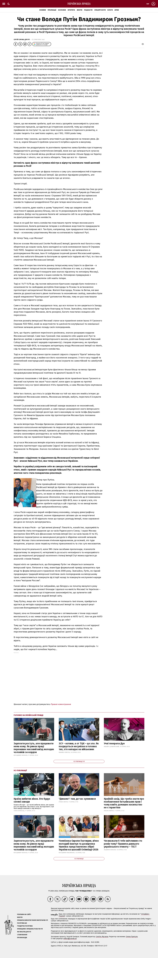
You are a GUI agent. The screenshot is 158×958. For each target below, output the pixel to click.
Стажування (22, 935)
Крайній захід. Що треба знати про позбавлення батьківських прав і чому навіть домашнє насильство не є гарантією (124, 803)
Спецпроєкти (100, 10)
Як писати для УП (24, 932)
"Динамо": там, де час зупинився (77, 798)
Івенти (79, 10)
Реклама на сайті (24, 914)
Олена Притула (132, 937)
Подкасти (88, 10)
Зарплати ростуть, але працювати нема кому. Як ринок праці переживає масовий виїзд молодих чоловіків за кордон (34, 748)
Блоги (110, 10)
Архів (117, 10)
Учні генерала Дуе (114, 743)
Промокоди (22, 937)
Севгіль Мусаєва (102, 937)
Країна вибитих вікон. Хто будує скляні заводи (32, 800)
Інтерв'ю (71, 10)
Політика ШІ (22, 923)
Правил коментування (61, 704)
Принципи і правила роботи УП (30, 929)
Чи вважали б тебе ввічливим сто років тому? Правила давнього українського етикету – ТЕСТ (123, 843)
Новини (42, 10)
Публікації (52, 10)
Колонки (62, 10)
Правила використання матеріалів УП (32, 920)
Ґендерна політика (25, 926)
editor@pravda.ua (70, 939)
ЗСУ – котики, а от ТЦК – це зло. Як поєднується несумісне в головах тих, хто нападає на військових (79, 746)
